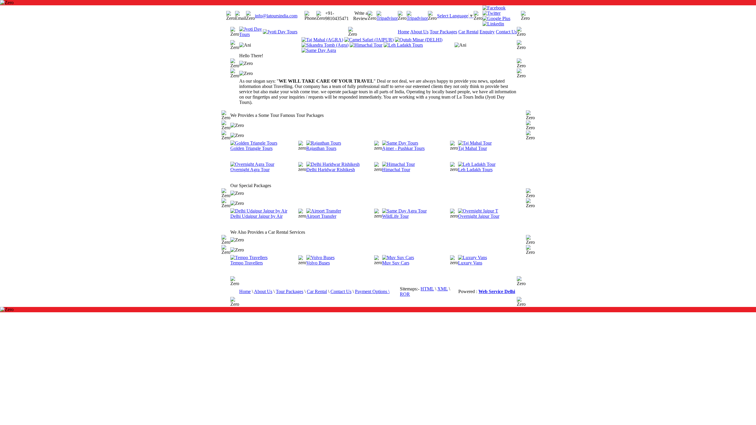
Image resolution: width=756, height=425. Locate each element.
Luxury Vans (470, 262)
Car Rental (468, 31)
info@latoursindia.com (276, 15)
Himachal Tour (396, 169)
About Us (419, 31)
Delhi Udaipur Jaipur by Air (256, 216)
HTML (427, 288)
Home (403, 31)
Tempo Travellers (246, 262)
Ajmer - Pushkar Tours (403, 148)
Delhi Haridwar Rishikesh (330, 169)
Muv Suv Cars (395, 262)
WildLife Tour (395, 216)
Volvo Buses (318, 262)
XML (442, 288)
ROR (405, 294)
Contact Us (506, 31)
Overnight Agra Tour (250, 169)
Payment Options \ (372, 291)
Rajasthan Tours (321, 148)
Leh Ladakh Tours (475, 169)
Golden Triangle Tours (251, 148)
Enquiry (487, 31)
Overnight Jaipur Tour (478, 216)
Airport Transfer (321, 216)
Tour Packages (443, 31)
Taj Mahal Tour (472, 148)
